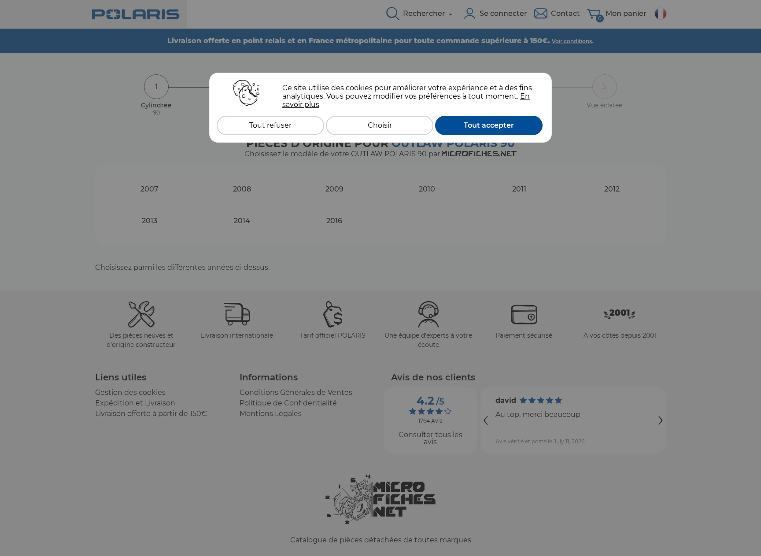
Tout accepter (489, 125)
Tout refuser (270, 125)
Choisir (380, 125)
